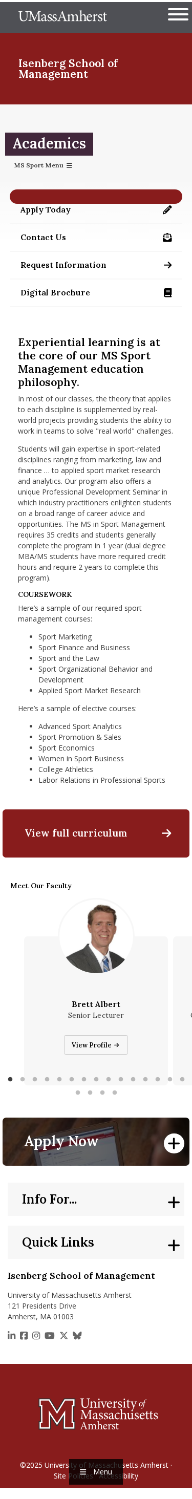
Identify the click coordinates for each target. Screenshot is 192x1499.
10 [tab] (121, 1080)
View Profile (92, 1045)
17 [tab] (90, 1093)
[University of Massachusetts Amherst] (96, 1413)
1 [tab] (10, 1080)
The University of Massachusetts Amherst (62, 17)
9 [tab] (108, 1080)
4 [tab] (47, 1080)
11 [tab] (133, 1080)
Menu (102, 1471)
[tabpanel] (96, 1010)
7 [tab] (84, 1080)
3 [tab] (35, 1080)
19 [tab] (115, 1093)
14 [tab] (170, 1080)
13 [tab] (158, 1080)
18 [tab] (102, 1093)
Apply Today (101, 212)
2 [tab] (22, 1080)
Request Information (101, 267)
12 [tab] (145, 1080)
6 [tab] (72, 1080)
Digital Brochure (101, 295)
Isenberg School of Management (68, 68)
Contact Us (101, 240)
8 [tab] (96, 1080)
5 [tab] (59, 1080)
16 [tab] (78, 1093)
